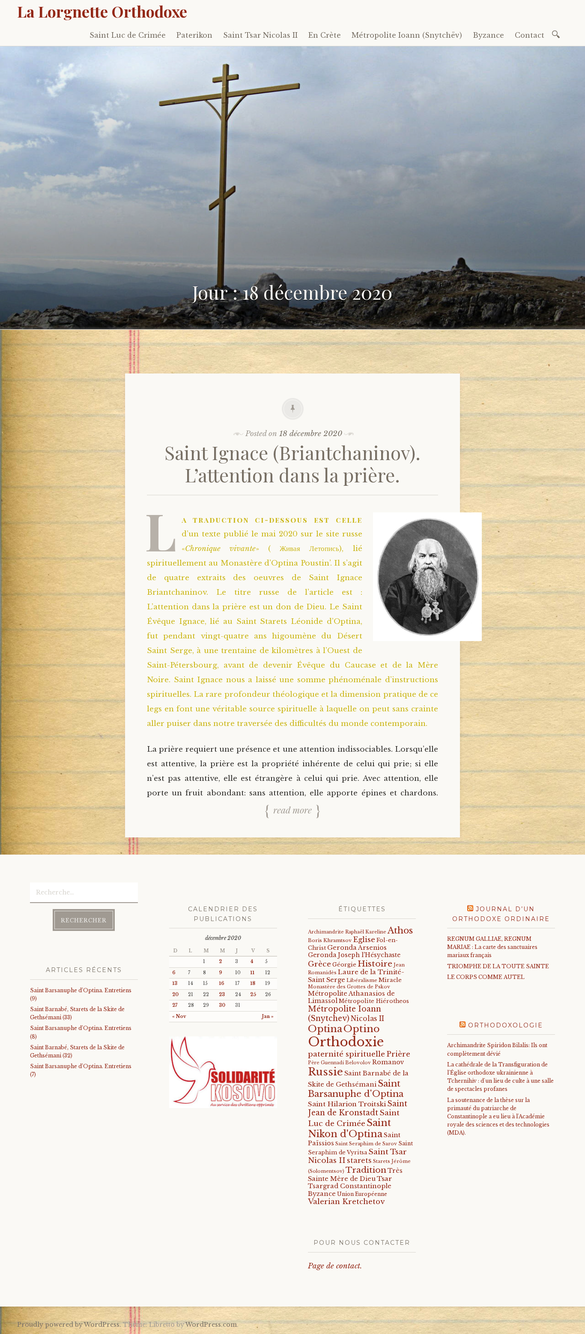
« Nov (179, 1016)
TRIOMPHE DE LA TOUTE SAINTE (498, 966)
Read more (292, 810)
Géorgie (344, 964)
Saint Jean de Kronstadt (357, 1108)
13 (174, 983)
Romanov (388, 1062)
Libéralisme (361, 980)
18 (252, 983)
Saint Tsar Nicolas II (260, 35)
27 (174, 1005)
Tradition (366, 1170)
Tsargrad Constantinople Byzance (349, 1189)
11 (252, 973)
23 (222, 994)
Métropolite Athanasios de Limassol (351, 997)
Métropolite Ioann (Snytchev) (344, 1013)
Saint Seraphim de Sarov (366, 1144)
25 (253, 994)
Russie (325, 1072)
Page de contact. (335, 1266)
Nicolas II (367, 1019)
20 (175, 994)
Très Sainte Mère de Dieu (355, 1175)
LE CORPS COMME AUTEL (486, 977)
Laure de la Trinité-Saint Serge (356, 976)
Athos (400, 930)
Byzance (488, 35)
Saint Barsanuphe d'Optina (355, 1088)
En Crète (324, 35)
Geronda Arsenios (357, 948)
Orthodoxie (346, 1042)
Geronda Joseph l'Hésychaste (354, 955)
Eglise (364, 939)
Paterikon (194, 35)
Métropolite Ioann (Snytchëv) (407, 35)
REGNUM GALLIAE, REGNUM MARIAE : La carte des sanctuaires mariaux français (492, 947)
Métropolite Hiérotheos (374, 1001)
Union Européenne (362, 1194)
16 (221, 983)
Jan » (268, 1016)
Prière (398, 1054)
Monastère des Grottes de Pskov (349, 987)
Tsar (384, 1178)
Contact (529, 35)
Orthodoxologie (505, 1025)
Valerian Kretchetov (346, 1201)
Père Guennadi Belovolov (339, 1063)
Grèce (319, 964)
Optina (325, 1029)
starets (359, 1160)
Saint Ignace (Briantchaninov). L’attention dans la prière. (292, 464)
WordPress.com (211, 1324)
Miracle (390, 980)
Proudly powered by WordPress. (69, 1324)
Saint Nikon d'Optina (349, 1128)
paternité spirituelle (346, 1054)
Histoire (375, 963)
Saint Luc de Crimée (128, 35)
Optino (361, 1029)
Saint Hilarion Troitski (347, 1104)
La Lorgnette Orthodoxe (102, 11)
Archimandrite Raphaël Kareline (347, 932)
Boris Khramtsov (330, 940)
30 (222, 1005)
